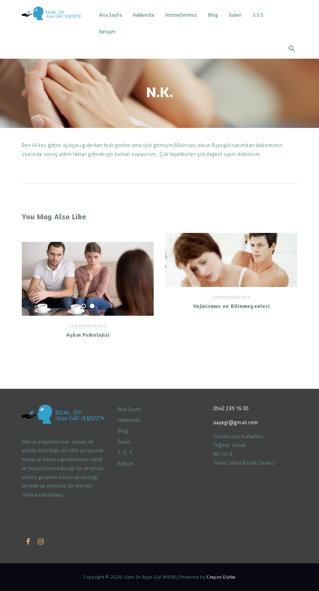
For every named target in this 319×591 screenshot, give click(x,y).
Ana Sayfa (129, 409)
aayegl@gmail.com (235, 422)
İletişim (125, 463)
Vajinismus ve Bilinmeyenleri (231, 305)
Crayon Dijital (221, 577)
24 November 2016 (231, 297)
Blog (122, 431)
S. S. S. (125, 452)
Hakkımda (128, 420)
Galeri (124, 442)
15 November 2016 (88, 326)
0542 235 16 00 (230, 408)
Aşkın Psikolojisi (87, 334)
